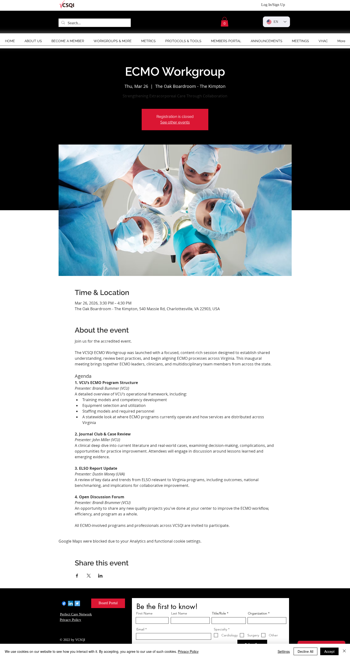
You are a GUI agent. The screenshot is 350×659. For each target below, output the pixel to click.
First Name (144, 613)
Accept (329, 651)
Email (140, 629)
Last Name (179, 613)
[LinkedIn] (70, 603)
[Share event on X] (88, 576)
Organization (257, 613)
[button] (224, 22)
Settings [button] (284, 651)
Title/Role (219, 613)
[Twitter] (77, 603)
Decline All (305, 651)
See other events (175, 122)
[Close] (344, 651)
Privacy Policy (188, 651)
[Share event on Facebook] (77, 576)
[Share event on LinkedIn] (100, 576)
